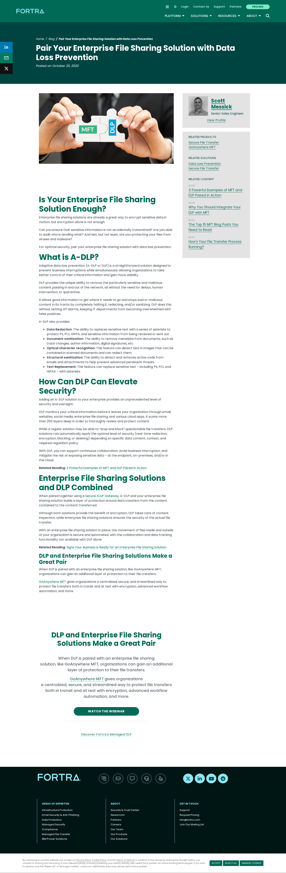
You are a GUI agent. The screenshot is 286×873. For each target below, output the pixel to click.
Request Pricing (189, 815)
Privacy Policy (83, 860)
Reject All (231, 863)
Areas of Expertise (55, 804)
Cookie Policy (99, 860)
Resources (229, 16)
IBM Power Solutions (54, 839)
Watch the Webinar (106, 711)
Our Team (117, 829)
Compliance (50, 829)
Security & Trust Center (125, 810)
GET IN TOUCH (189, 804)
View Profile (216, 120)
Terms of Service (125, 860)
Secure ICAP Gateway (102, 496)
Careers (116, 824)
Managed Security (53, 824)
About (254, 16)
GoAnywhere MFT (52, 581)
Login (185, 7)
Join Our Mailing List (192, 824)
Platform (175, 16)
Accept (216, 863)
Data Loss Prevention (205, 163)
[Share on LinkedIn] (6, 47)
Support (219, 7)
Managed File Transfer (56, 834)
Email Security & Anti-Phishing (60, 815)
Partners (235, 7)
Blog (51, 39)
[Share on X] (6, 68)
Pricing (257, 6)
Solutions (201, 16)
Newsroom (118, 815)
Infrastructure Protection (57, 810)
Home (40, 39)
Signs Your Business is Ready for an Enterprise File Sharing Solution (116, 547)
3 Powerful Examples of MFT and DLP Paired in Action (107, 468)
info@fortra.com (190, 820)
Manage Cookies (251, 863)
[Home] (31, 11)
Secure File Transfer (204, 142)
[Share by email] (6, 58)
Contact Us (201, 7)
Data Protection (52, 820)
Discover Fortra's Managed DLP (106, 734)
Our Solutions (119, 839)
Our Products (119, 834)
